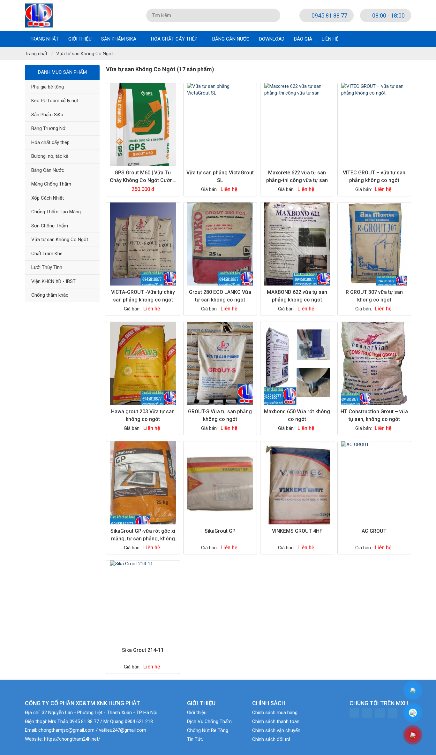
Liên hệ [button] (330, 39)
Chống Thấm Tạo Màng (56, 212)
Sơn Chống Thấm (49, 226)
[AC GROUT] (374, 482)
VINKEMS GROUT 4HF (297, 531)
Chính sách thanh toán (275, 721)
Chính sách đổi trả (271, 739)
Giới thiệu (197, 712)
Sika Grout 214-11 (143, 650)
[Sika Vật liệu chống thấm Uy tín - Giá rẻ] (39, 15)
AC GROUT (374, 531)
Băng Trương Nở (48, 128)
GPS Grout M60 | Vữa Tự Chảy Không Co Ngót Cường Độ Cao (143, 180)
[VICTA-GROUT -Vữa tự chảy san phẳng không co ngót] (142, 244)
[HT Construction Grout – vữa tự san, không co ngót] (374, 363)
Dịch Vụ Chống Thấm (209, 721)
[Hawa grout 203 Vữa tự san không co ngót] (142, 363)
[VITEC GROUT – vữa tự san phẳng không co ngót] (374, 124)
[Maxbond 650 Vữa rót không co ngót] (297, 363)
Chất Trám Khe (47, 253)
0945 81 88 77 (328, 15)
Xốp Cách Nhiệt (47, 198)
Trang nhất (44, 39)
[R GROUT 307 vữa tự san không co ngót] (374, 244)
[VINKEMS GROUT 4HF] (297, 482)
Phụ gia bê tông (47, 87)
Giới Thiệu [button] (80, 39)
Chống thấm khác (49, 295)
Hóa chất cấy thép (50, 142)
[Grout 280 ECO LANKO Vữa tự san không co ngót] (220, 244)
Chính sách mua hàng (274, 712)
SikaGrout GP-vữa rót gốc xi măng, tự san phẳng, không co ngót (142, 538)
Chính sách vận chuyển (276, 730)
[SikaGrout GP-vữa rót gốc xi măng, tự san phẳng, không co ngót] (142, 482)
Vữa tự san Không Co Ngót (59, 239)
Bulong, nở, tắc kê (49, 156)
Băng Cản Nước (47, 170)
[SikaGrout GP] (220, 482)
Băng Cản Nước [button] (231, 39)
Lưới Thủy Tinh (46, 267)
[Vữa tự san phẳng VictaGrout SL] (220, 124)
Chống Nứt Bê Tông (207, 730)
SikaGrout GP (220, 531)
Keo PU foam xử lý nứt (55, 100)
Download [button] (271, 39)
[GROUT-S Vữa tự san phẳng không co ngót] (220, 363)
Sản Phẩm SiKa (47, 115)
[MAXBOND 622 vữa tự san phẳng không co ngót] (297, 244)
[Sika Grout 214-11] (142, 602)
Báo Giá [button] (303, 39)
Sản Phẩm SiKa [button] (119, 39)
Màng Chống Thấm (51, 184)
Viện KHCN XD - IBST (53, 281)
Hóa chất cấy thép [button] (175, 39)
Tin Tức (195, 739)
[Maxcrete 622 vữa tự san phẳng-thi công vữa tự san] (297, 124)
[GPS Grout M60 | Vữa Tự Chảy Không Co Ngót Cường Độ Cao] (142, 124)
